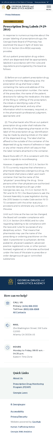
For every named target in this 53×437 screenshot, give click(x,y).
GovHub (36, 422)
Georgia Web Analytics (21, 431)
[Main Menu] (48, 7)
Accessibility (17, 411)
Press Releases (12, 14)
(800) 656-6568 (31, 309)
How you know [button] (40, 2)
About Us (18, 378)
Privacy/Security (19, 417)
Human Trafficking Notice (23, 427)
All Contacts (19, 312)
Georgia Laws (20, 393)
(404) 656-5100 (30, 306)
